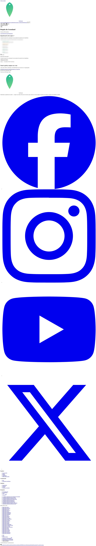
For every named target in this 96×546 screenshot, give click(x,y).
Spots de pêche (2, 22)
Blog (23, 22)
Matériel (6, 22)
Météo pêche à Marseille (6, 508)
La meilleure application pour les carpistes (9, 497)
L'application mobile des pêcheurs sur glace (9, 503)
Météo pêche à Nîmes (5, 523)
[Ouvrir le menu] (1, 27)
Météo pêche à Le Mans (6, 526)
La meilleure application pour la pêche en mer (9, 499)
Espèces (9, 22)
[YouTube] (49, 375)
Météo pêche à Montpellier (6, 512)
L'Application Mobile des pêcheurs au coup (9, 498)
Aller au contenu (3, 0)
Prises (4, 33)
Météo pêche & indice (5, 476)
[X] (49, 469)
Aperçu (1, 33)
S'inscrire (6, 25)
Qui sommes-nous (5, 491)
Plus (28, 22)
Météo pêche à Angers (5, 522)
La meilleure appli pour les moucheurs (8, 501)
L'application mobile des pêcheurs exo (8, 500)
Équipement (11, 33)
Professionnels (4, 485)
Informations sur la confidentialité (7, 539)
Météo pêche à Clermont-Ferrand (7, 525)
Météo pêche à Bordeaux (6, 514)
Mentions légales (5, 536)
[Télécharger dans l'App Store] (5, 69)
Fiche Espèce (7, 33)
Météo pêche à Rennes (6, 516)
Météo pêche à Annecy (6, 531)
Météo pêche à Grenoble (6, 520)
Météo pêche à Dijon (5, 521)
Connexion (2, 25)
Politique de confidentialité (6, 538)
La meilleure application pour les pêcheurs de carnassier (11, 496)
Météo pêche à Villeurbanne (6, 524)
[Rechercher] (1, 24)
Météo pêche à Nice (5, 510)
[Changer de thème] (4, 24)
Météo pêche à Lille (5, 515)
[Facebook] (49, 188)
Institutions (4, 486)
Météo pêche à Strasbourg (6, 513)
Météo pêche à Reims (5, 517)
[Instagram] (49, 282)
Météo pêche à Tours (5, 528)
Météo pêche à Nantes (5, 511)
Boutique (25, 22)
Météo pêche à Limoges (6, 530)
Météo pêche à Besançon (6, 533)
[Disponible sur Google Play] (15, 69)
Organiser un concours (6, 487)
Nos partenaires (4, 492)
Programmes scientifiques (18, 22)
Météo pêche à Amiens (6, 529)
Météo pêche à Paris (5, 507)
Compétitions (12, 22)
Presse (3, 493)
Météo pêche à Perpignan (6, 532)
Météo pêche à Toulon (5, 519)
